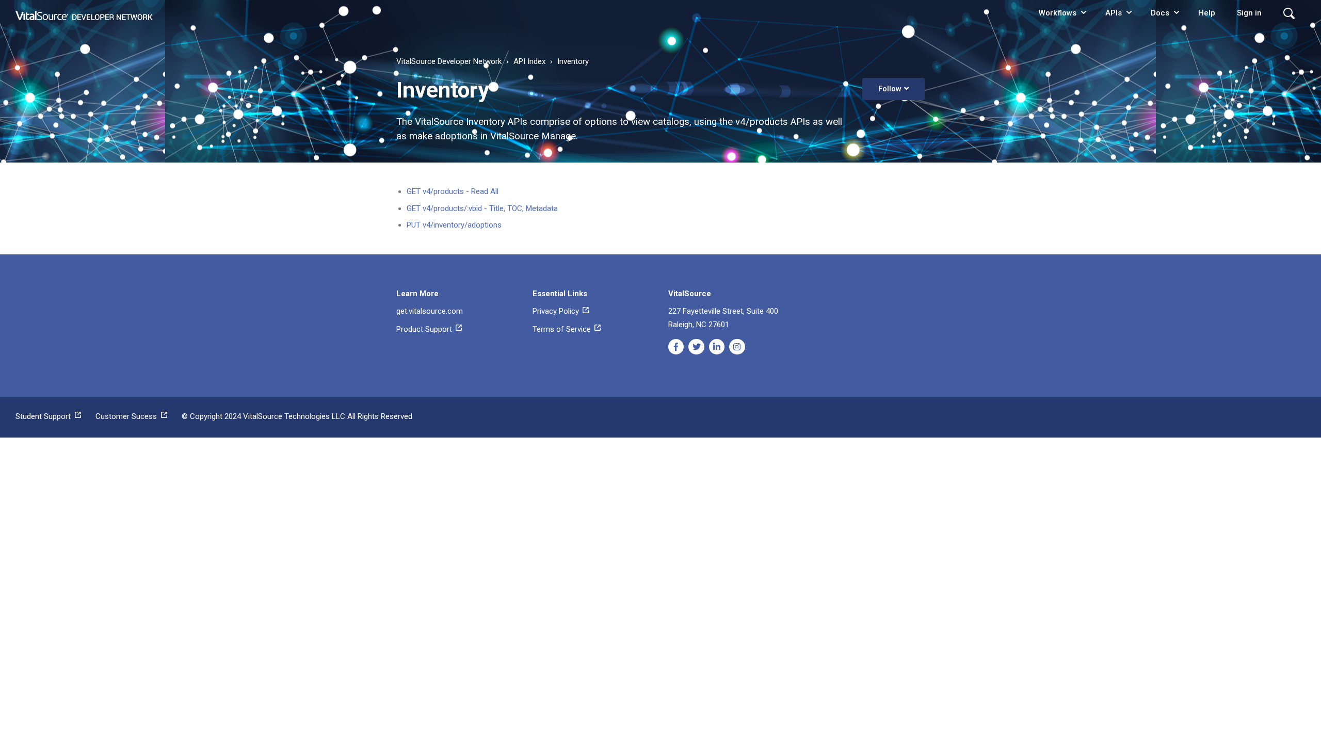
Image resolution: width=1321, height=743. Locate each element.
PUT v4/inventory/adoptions (454, 225)
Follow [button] (889, 88)
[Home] (84, 13)
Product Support (425, 329)
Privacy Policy (557, 311)
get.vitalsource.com (429, 311)
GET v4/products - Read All (452, 191)
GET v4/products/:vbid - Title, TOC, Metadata (482, 208)
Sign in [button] (1249, 13)
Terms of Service (563, 329)
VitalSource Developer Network (449, 61)
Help (1206, 13)
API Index (529, 61)
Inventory (573, 61)
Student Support (45, 416)
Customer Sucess (128, 416)
